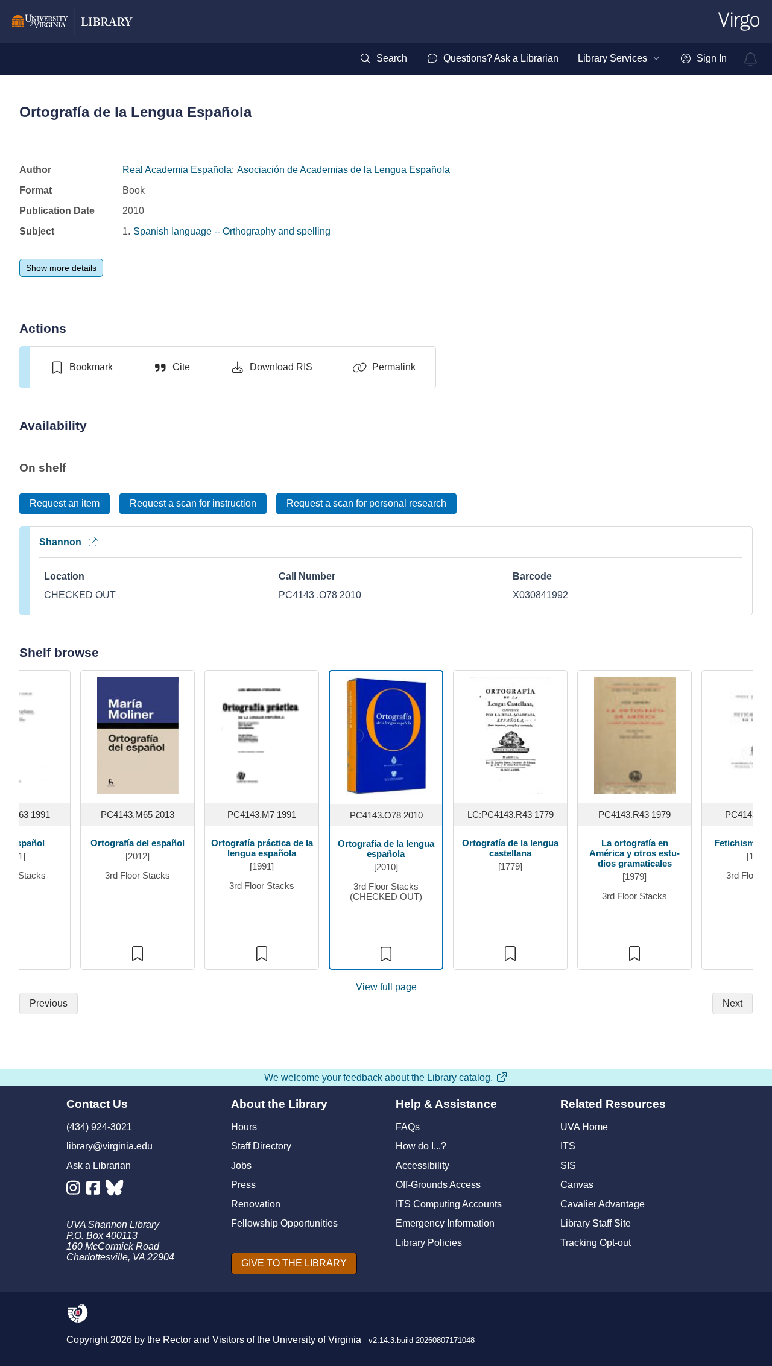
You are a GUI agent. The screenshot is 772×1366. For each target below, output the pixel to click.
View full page (386, 987)
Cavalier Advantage (602, 1204)
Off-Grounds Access (438, 1185)
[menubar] (543, 58)
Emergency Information (445, 1223)
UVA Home (584, 1127)
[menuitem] (383, 58)
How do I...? (421, 1146)
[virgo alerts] (751, 59)
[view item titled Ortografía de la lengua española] (386, 735)
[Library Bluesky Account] (115, 1190)
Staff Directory (261, 1146)
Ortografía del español (137, 843)
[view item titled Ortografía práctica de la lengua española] (262, 735)
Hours (244, 1127)
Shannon (60, 542)
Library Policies (429, 1243)
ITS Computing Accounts (449, 1204)
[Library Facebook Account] (96, 1190)
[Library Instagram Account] (76, 1190)
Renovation (255, 1204)
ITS (567, 1146)
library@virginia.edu (109, 1146)
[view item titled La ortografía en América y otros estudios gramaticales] (635, 735)
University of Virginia (317, 1340)
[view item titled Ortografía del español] (138, 735)
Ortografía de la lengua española (386, 848)
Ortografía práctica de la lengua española (261, 848)
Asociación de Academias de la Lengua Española (343, 170)
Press (243, 1185)
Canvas (576, 1185)
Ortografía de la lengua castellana (510, 848)
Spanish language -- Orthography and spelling (232, 231)
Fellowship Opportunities (284, 1223)
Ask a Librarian (98, 1165)
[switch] (81, 367)
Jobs (241, 1165)
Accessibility (422, 1165)
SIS (568, 1165)
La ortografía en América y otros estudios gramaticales (634, 853)
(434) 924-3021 (99, 1127)
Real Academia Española (177, 170)
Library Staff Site (595, 1223)
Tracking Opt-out (595, 1243)
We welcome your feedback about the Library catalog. (378, 1077)
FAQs (408, 1127)
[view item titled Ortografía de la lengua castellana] (510, 735)
